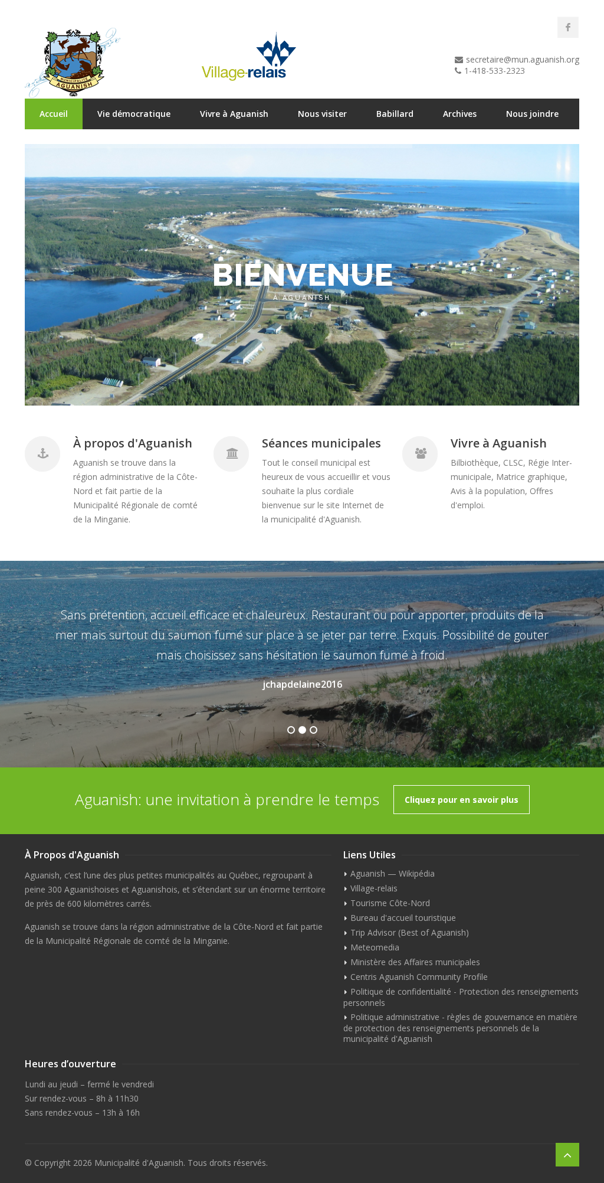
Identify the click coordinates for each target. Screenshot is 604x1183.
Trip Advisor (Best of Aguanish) (409, 932)
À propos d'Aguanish (132, 443)
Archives (460, 113)
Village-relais (374, 888)
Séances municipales (321, 443)
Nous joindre (532, 113)
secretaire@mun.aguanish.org (522, 59)
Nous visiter (322, 113)
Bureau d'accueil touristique (403, 917)
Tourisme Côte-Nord (390, 903)
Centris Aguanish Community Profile (419, 976)
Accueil (54, 113)
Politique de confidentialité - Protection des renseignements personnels (461, 997)
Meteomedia (374, 947)
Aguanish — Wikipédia (392, 873)
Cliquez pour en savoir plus (461, 799)
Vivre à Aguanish (234, 113)
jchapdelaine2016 (302, 684)
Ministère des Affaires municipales (415, 962)
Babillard (394, 113)
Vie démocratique (133, 113)
